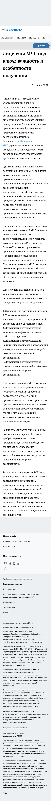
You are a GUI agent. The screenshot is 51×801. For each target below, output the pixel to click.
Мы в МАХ (21, 38)
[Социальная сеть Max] (5, 569)
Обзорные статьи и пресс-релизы (16, 541)
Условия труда (9, 607)
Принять (41, 45)
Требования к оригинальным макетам (18, 579)
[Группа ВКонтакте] (5, 563)
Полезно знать (9, 546)
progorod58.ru (9, 672)
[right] (48, 38)
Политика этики (9, 589)
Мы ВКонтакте (7, 38)
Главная (6, 612)
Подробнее (19, 756)
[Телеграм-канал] (14, 563)
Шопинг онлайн (9, 536)
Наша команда (9, 602)
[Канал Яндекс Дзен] (18, 563)
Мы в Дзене (34, 38)
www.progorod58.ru (25, 623)
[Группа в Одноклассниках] (10, 563)
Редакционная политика (12, 584)
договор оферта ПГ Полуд (13, 733)
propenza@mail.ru (10, 634)
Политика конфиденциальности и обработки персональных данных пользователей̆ (21, 595)
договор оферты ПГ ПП (12, 736)
